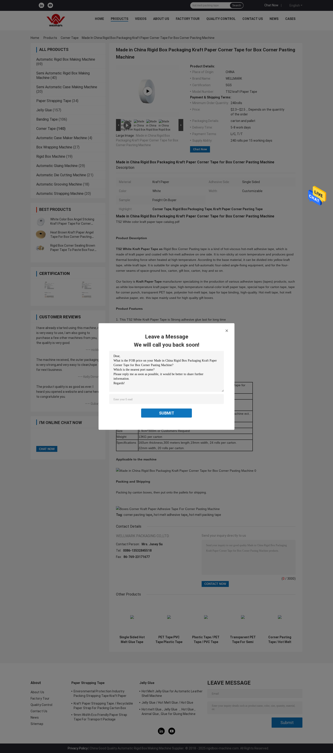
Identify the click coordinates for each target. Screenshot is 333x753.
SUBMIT (166, 413)
